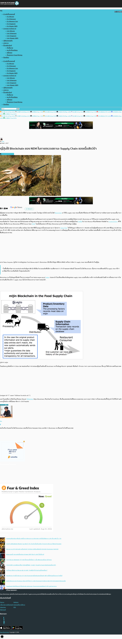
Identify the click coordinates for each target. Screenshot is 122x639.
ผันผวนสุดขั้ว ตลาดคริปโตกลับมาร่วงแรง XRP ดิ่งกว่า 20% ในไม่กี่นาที (25, 554)
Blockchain (58, 213)
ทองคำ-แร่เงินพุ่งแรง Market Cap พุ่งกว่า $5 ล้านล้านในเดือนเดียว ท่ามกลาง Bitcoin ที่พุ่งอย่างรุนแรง (33, 544)
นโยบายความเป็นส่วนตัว (6, 605)
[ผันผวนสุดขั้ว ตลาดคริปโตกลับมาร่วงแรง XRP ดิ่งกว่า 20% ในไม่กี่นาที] (2, 556)
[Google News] (16, 209)
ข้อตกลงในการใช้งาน (19, 605)
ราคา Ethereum (12, 33)
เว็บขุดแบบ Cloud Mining (14, 55)
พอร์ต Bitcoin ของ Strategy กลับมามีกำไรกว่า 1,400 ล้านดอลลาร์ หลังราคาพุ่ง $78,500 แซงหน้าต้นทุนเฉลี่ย (36, 581)
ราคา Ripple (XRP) (12, 38)
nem (7, 405)
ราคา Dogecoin (11, 36)
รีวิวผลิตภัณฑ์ (7, 45)
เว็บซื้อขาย (10, 48)
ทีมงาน (2, 602)
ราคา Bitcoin (11, 31)
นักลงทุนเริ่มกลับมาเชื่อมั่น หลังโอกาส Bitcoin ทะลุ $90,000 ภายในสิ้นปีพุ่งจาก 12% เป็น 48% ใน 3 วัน (33, 539)
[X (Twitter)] (4, 620)
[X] (3, 209)
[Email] (4, 623)
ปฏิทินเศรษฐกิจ (8, 41)
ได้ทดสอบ (30, 399)
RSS (15, 607)
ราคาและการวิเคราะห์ (9, 29)
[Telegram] (5, 209)
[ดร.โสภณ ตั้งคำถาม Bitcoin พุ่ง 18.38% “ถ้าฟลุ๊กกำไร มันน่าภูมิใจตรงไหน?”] (2, 572)
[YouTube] (7, 209)
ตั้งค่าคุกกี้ (3, 610)
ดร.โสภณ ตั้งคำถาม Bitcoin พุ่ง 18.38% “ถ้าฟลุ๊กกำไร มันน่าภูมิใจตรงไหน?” (27, 570)
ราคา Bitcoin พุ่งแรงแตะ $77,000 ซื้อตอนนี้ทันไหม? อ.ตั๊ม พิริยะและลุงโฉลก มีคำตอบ (29, 560)
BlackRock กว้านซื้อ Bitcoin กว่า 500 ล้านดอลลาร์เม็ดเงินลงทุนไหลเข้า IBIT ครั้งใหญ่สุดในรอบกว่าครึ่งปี (34, 576)
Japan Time (63, 228)
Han (3, 141)
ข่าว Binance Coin (12, 21)
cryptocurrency (113, 221)
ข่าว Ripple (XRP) (12, 26)
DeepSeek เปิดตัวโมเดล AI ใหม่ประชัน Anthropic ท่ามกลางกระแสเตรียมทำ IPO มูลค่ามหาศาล (31, 586)
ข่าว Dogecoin (11, 24)
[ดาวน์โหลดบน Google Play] (17, 628)
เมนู (1, 10)
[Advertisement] (61, 247)
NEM (33, 224)
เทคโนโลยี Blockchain (7, 154)
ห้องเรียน (6, 57)
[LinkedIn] (3, 619)
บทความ (6, 43)
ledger (47, 277)
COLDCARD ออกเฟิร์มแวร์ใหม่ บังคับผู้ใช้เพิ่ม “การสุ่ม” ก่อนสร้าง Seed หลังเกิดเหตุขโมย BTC (31, 565)
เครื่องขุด (9, 53)
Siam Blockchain (4, 632)
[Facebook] (1, 209)
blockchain (3, 405)
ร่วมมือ (80, 221)
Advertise (3, 607)
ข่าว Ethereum (11, 19)
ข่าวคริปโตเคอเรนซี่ (9, 14)
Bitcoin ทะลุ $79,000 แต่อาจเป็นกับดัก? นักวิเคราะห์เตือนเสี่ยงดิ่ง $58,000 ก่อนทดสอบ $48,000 (32, 549)
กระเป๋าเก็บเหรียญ (12, 50)
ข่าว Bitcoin (10, 16)
